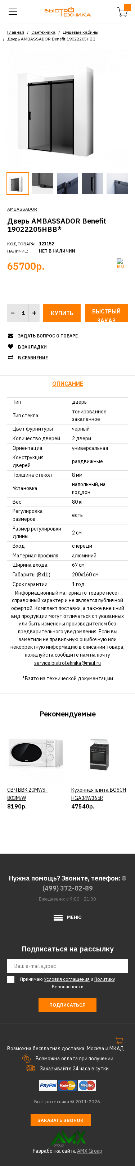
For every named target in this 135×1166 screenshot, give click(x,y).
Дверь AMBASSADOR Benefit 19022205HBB (51, 39)
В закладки (32, 347)
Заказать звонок (61, 1120)
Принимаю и (67, 983)
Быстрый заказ (106, 315)
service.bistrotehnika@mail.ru (67, 663)
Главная (15, 32)
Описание (67, 383)
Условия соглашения (67, 979)
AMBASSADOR (22, 209)
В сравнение (33, 357)
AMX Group (89, 1151)
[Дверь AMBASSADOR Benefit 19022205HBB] (67, 109)
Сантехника (43, 32)
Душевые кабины (80, 32)
